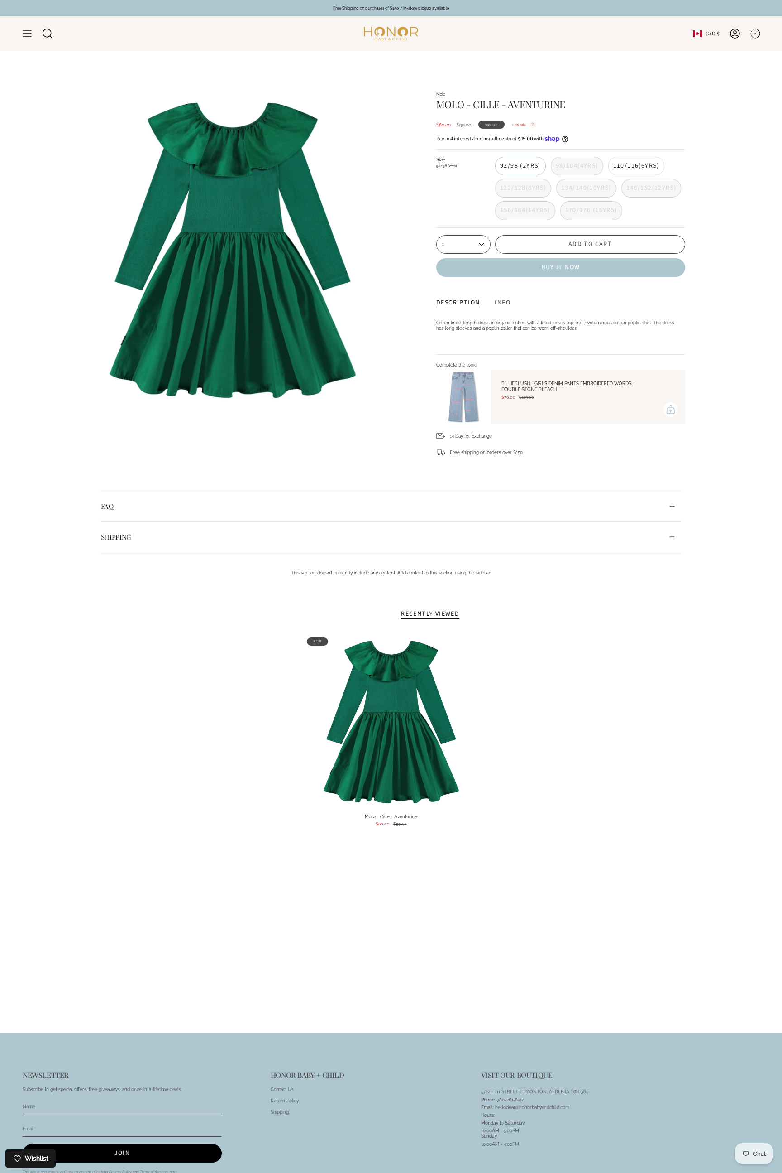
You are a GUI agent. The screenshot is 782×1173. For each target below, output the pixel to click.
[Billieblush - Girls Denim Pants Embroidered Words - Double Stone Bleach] (463, 397)
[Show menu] (27, 33)
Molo (440, 94)
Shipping (116, 536)
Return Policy (285, 1100)
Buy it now (561, 267)
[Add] (670, 409)
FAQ (107, 506)
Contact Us (282, 1089)
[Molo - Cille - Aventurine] (391, 722)
